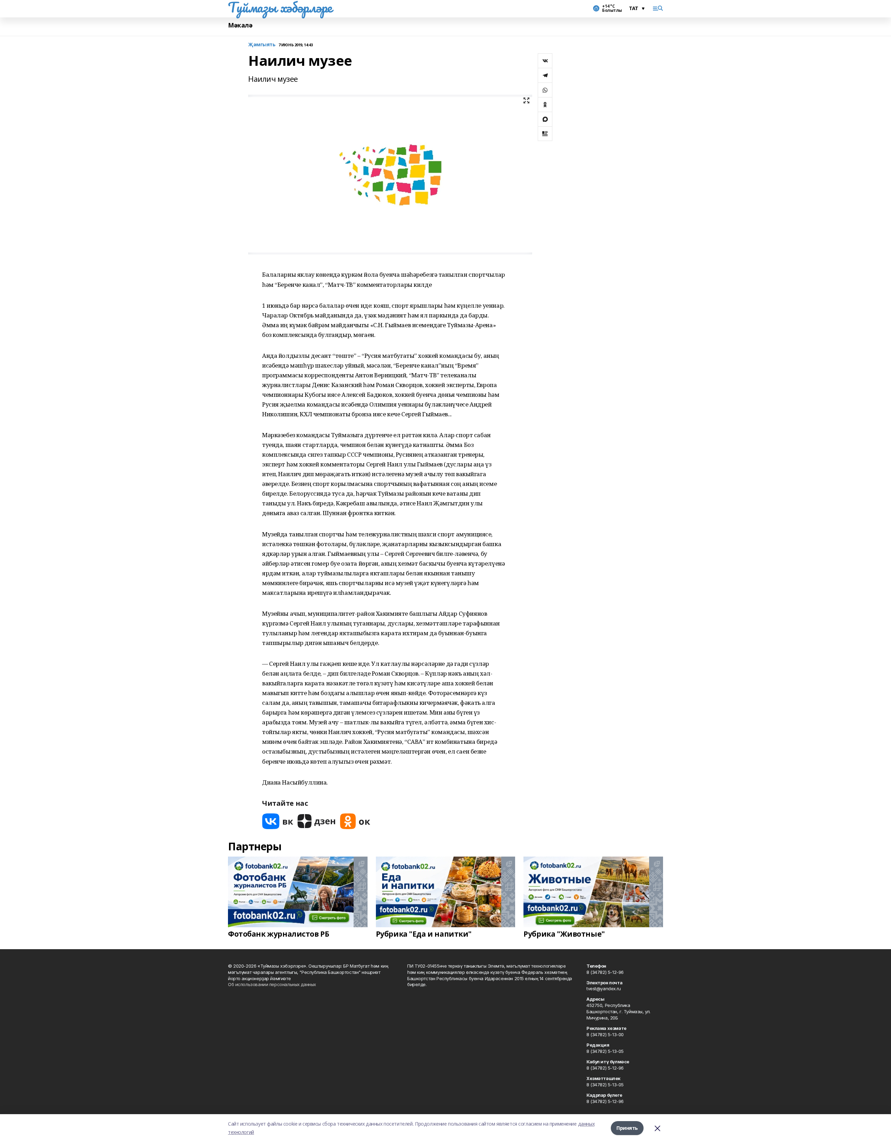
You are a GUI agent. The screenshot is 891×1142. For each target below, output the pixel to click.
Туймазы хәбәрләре (280, 7)
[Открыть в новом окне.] (277, 821)
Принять (627, 1128)
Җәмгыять (262, 45)
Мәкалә (240, 25)
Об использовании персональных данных (272, 984)
